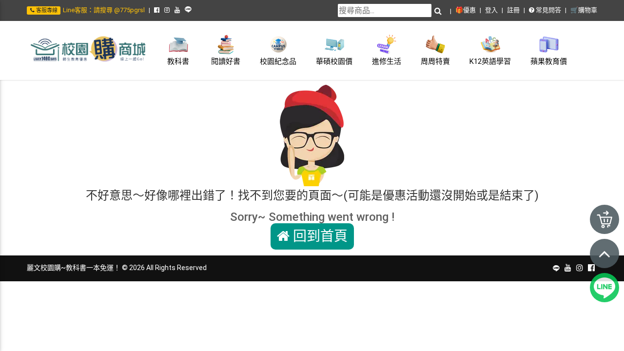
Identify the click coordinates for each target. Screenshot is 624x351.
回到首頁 (319, 236)
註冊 (513, 10)
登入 (491, 10)
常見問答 (547, 10)
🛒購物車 (583, 10)
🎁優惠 (465, 10)
